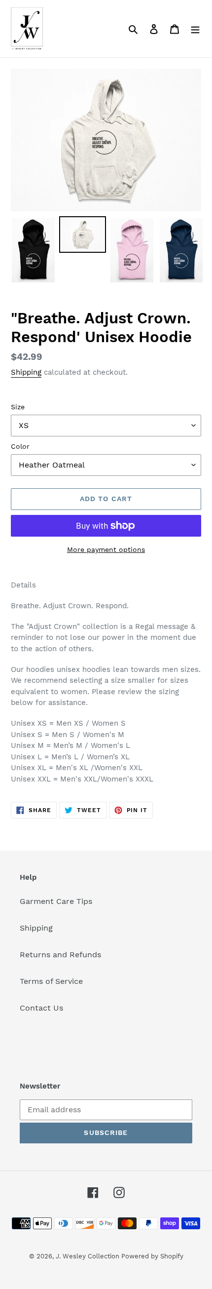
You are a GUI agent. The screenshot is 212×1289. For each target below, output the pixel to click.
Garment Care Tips (56, 901)
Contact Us (41, 1008)
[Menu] (195, 28)
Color (20, 446)
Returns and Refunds (60, 954)
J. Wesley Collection (88, 1256)
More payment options (106, 549)
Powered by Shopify (152, 1256)
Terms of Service (51, 981)
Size (18, 407)
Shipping (26, 372)
